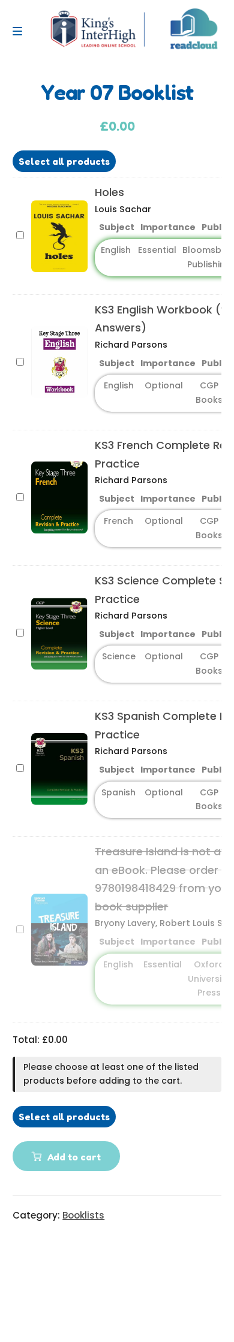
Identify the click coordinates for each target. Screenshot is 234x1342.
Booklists (83, 1215)
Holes (109, 192)
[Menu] (20, 31)
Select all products (64, 161)
